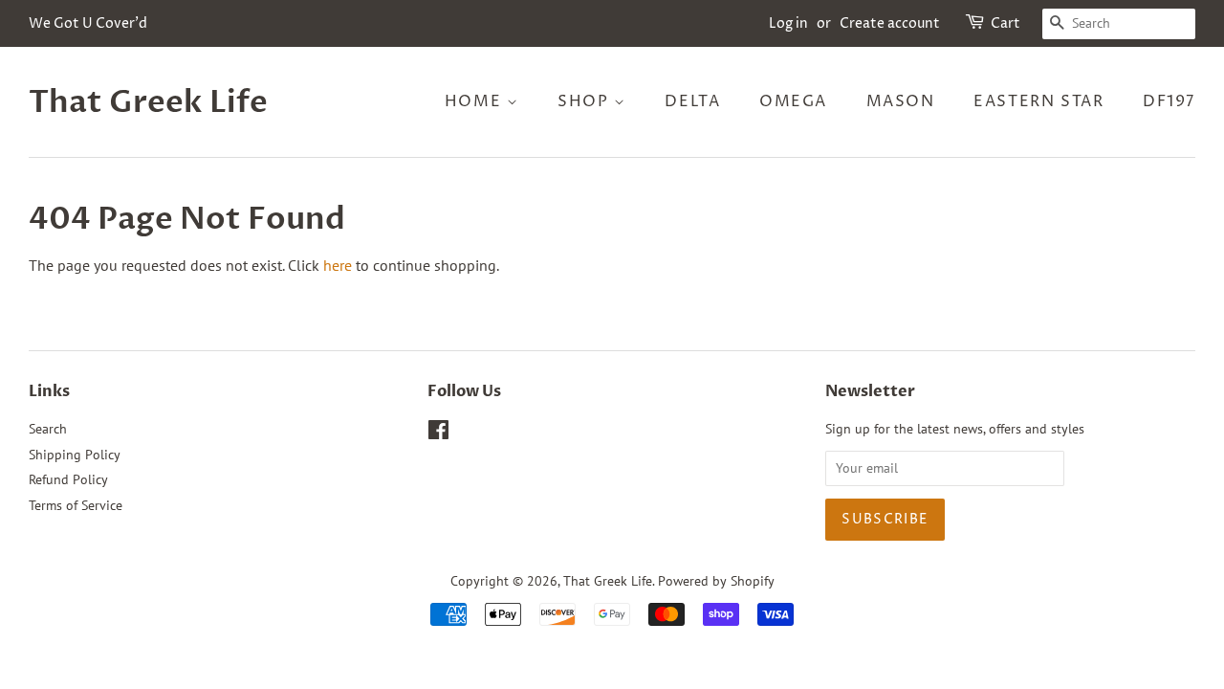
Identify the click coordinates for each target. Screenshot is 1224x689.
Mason (900, 101)
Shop (585, 101)
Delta (692, 101)
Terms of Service (75, 505)
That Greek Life (148, 102)
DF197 (1169, 101)
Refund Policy (68, 479)
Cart (1005, 23)
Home (476, 101)
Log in (788, 23)
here (337, 265)
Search (48, 428)
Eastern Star (1038, 101)
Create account (890, 23)
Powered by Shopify (716, 580)
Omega (793, 101)
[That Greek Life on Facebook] (438, 433)
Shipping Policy (74, 454)
